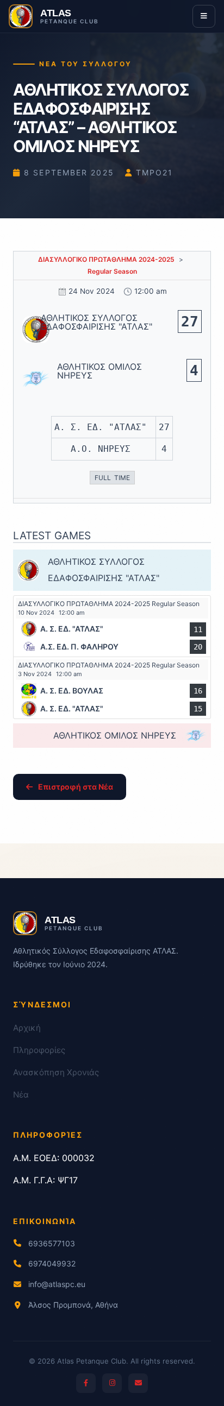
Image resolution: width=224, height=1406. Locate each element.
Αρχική (27, 1028)
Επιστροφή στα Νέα (75, 786)
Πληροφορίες (39, 1050)
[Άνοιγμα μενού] (203, 16)
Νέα (21, 1094)
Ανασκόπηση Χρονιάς (56, 1072)
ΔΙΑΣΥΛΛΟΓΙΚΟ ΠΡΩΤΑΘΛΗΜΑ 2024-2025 (106, 259)
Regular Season (112, 271)
